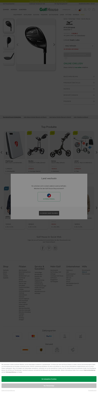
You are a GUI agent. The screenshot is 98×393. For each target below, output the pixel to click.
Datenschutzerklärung (89, 370)
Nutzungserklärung (11, 372)
